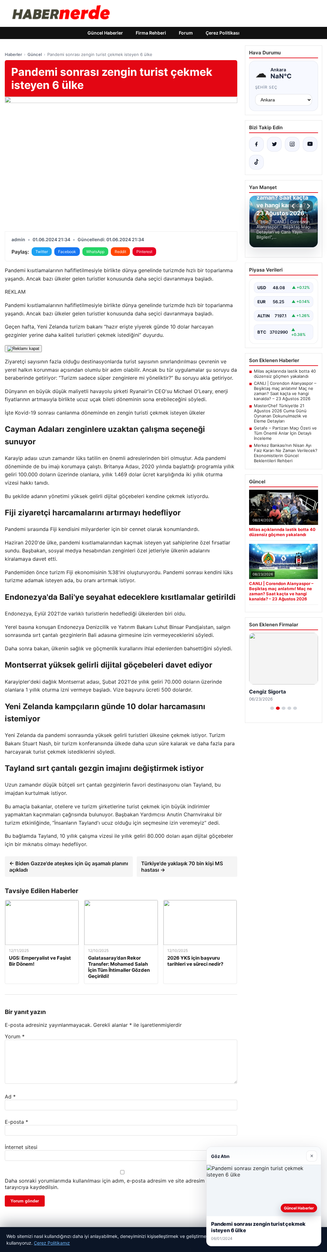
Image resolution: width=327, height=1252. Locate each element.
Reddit (120, 251)
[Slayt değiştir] (272, 708)
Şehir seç (266, 87)
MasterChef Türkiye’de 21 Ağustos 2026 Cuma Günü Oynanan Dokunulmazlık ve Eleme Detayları (280, 413)
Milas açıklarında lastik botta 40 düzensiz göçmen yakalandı (285, 373)
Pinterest (144, 251)
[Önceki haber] (294, 206)
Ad (10, 1096)
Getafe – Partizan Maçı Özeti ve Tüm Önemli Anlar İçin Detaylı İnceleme (285, 433)
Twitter (41, 251)
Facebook (67, 251)
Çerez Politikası (223, 33)
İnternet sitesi (21, 1147)
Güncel (34, 54)
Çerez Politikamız (52, 1243)
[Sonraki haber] (307, 206)
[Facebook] (256, 144)
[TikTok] (256, 162)
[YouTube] (310, 144)
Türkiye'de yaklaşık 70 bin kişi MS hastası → (182, 866)
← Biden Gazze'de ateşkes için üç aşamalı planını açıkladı (68, 866)
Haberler (13, 54)
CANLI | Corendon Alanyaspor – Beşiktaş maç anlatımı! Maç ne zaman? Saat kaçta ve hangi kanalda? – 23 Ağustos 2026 (285, 391)
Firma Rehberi (151, 33)
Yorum (15, 1036)
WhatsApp (95, 251)
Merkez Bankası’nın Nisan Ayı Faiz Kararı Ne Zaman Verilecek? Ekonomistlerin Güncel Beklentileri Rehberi (285, 453)
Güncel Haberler (105, 33)
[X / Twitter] (274, 144)
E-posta (16, 1122)
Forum (186, 33)
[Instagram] (292, 144)
